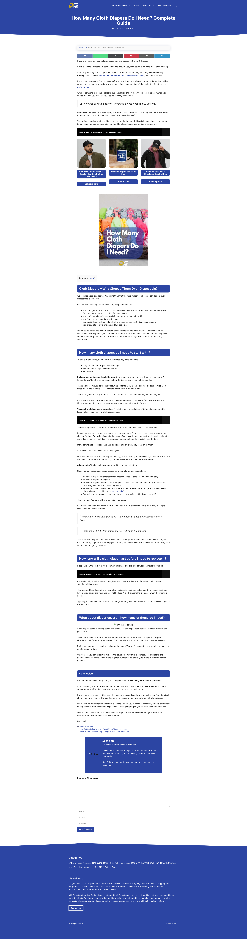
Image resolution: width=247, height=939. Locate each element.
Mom (70, 867)
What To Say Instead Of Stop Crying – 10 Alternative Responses (104, 732)
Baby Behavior (78, 863)
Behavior (97, 862)
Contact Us (76, 908)
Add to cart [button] (123, 181)
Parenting (78, 867)
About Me (147, 6)
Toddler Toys (110, 867)
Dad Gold (130, 28)
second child (117, 491)
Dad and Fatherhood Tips (145, 863)
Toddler (98, 866)
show (92, 278)
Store (136, 6)
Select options (91, 184)
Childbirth (127, 863)
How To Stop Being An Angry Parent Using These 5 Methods (103, 729)
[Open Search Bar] (175, 6)
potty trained (83, 87)
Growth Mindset (168, 863)
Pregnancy (88, 867)
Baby (86, 47)
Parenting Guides (119, 6)
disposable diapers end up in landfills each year (121, 75)
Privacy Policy (164, 6)
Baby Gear (89, 727)
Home (81, 47)
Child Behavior (116, 863)
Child (105, 863)
